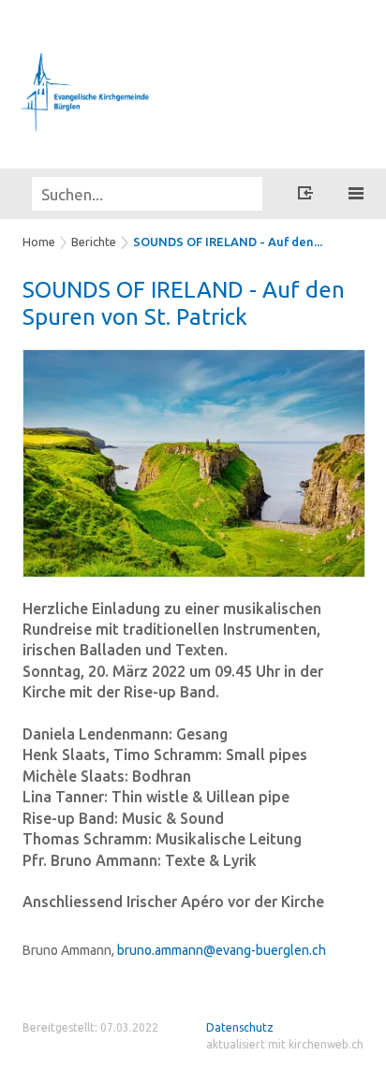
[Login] (305, 195)
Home (38, 241)
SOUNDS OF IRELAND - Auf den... (227, 241)
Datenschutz (240, 1027)
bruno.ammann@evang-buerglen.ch (221, 950)
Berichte (93, 241)
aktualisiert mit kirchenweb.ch (285, 1044)
